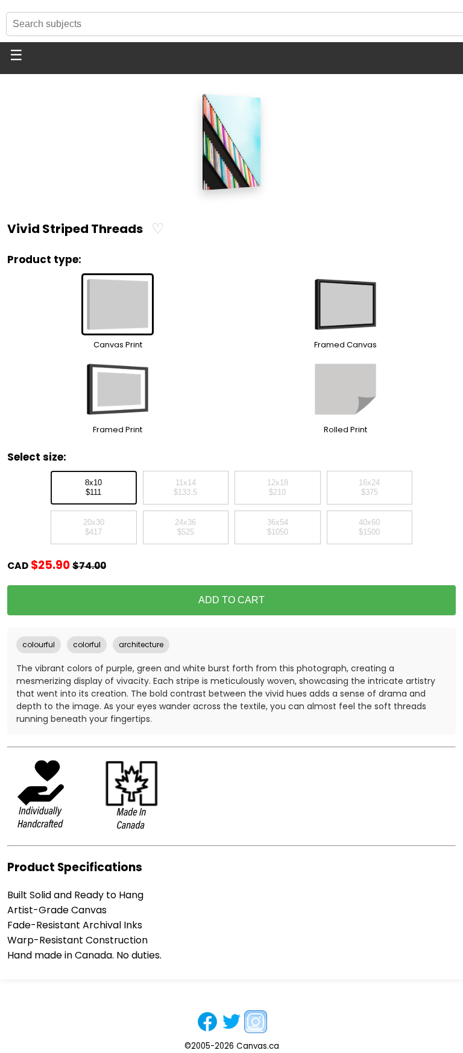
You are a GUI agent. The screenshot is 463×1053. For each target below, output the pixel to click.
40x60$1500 (369, 527)
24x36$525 (185, 527)
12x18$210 (277, 487)
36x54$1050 (277, 527)
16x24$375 (369, 487)
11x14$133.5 (185, 487)
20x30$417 (93, 527)
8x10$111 (93, 487)
